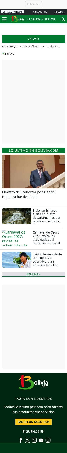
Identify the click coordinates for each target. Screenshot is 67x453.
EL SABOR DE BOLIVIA (41, 19)
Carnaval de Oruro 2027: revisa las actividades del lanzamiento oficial (46, 237)
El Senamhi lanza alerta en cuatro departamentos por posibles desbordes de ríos (46, 217)
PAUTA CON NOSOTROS (33, 422)
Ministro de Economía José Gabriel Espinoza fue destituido (28, 194)
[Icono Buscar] (63, 19)
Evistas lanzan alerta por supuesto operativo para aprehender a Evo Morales (47, 261)
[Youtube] (41, 439)
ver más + (33, 274)
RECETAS (59, 11)
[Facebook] (20, 439)
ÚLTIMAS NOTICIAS (13, 11)
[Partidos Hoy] (48, 439)
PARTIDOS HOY (39, 11)
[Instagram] (34, 439)
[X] (27, 439)
